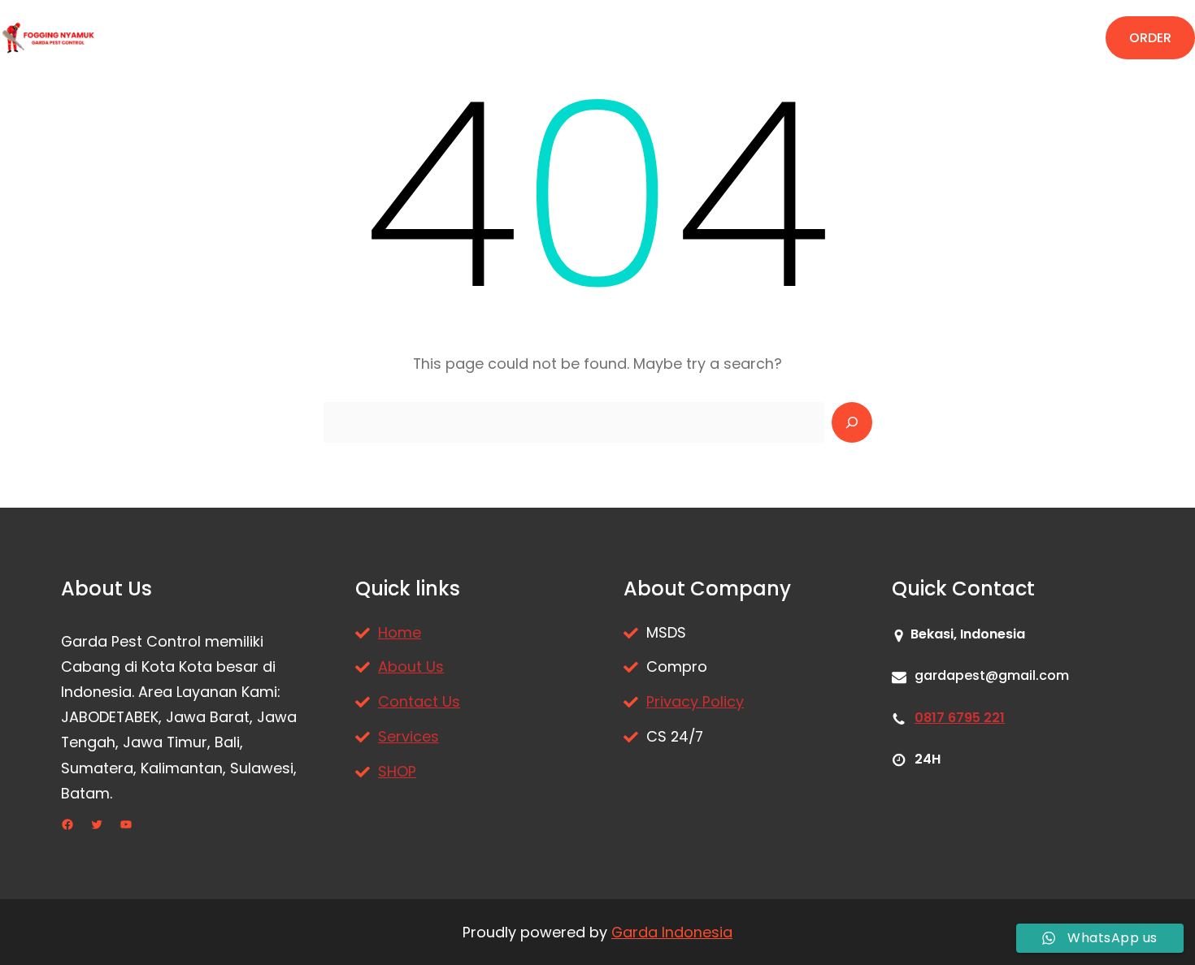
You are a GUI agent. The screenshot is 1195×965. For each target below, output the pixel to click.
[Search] (852, 422)
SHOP (397, 771)
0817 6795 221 (960, 717)
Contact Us (419, 701)
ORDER (1150, 37)
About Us (411, 666)
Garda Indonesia (671, 932)
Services (408, 736)
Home (399, 632)
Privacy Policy (695, 701)
